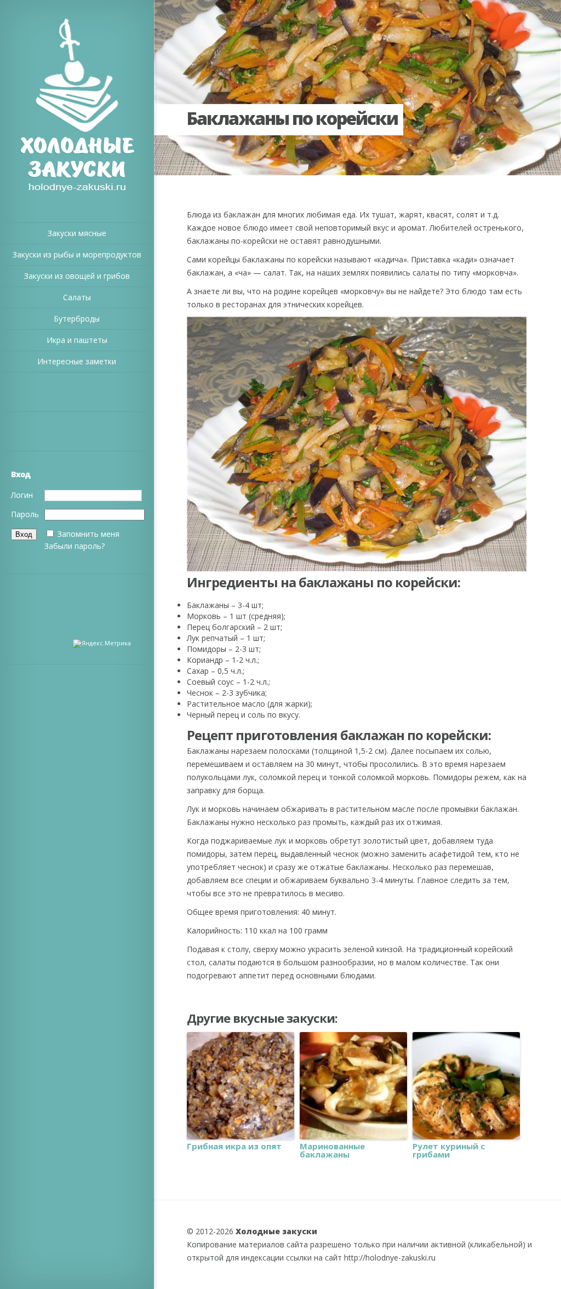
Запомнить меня (88, 534)
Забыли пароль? (74, 546)
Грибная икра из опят (234, 1146)
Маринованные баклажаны (332, 1150)
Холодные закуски (276, 1231)
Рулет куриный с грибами (449, 1150)
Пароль (25, 514)
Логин (22, 495)
